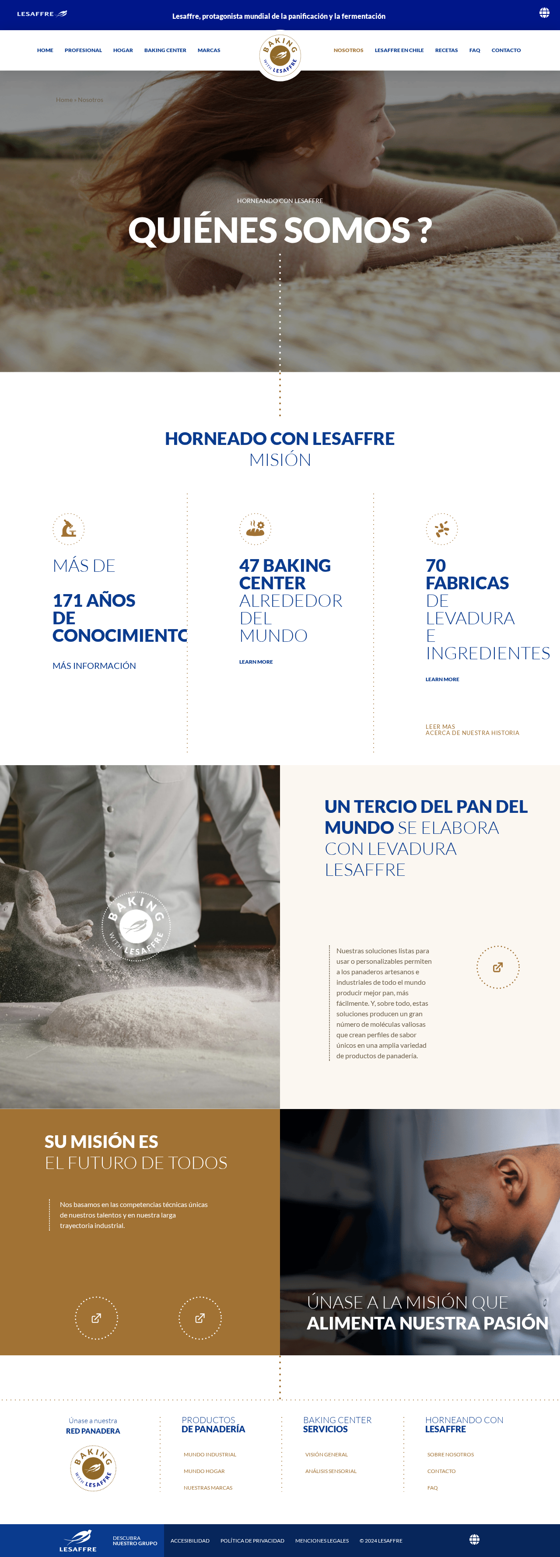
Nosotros (349, 50)
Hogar (123, 50)
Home (45, 50)
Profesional (83, 50)
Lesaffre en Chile (399, 50)
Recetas (446, 50)
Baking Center (165, 50)
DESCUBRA (135, 1541)
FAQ (474, 50)
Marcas (209, 50)
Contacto (506, 50)
